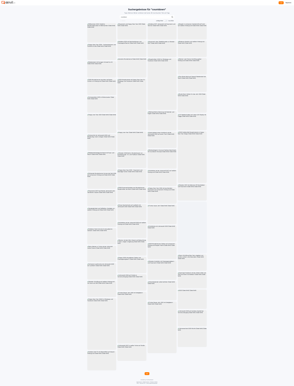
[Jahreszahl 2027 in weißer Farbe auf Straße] (132, 353)
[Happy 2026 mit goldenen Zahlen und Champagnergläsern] (132, 265)
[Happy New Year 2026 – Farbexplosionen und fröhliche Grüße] (101, 52)
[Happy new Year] (132, 141)
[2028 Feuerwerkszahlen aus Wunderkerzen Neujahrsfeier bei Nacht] (132, 195)
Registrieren (288, 2)
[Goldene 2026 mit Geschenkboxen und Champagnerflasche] (132, 49)
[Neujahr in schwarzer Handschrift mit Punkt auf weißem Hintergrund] (192, 31)
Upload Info (142, 383)
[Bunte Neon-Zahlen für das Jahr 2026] (192, 103)
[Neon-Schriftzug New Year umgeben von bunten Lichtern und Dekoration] (192, 263)
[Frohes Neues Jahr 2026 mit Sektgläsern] (132, 317)
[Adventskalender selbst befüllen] (162, 290)
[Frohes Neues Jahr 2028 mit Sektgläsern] (192, 227)
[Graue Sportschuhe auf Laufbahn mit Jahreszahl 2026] (132, 212)
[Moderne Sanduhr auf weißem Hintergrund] (192, 49)
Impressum (139, 382)
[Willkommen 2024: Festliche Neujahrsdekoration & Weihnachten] (101, 33)
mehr (147, 373)
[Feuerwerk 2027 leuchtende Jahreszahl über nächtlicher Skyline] (101, 198)
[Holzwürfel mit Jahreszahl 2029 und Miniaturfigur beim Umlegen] (101, 142)
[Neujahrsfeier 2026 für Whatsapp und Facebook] (162, 84)
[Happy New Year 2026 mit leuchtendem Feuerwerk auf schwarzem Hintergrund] (162, 195)
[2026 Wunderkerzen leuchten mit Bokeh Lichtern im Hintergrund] (101, 87)
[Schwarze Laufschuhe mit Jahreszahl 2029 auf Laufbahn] (101, 271)
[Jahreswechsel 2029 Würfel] (192, 337)
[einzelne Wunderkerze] (132, 68)
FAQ (138, 383)
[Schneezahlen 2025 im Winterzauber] (101, 104)
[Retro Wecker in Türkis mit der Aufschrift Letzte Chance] (101, 254)
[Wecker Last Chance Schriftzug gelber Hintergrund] (192, 66)
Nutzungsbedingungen (152, 383)
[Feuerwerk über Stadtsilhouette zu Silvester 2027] (162, 49)
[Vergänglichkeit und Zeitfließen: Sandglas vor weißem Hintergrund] (101, 217)
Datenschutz (146, 382)
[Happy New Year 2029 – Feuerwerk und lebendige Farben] (132, 177)
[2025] (192, 299)
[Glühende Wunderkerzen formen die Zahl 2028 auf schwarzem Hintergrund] (101, 181)
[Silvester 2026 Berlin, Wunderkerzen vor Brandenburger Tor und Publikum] (132, 160)
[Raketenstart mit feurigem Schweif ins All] (101, 69)
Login (281, 2)
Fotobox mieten (153, 382)
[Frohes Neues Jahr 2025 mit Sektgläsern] (162, 327)
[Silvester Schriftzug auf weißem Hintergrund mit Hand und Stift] (101, 289)
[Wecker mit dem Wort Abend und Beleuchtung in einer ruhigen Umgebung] (132, 247)
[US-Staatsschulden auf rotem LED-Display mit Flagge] (192, 122)
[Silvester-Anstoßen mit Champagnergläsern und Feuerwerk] (162, 270)
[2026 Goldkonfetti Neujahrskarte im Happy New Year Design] (192, 157)
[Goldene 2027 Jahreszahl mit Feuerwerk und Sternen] (162, 31)
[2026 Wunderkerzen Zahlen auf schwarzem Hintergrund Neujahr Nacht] (162, 251)
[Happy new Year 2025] (101, 123)
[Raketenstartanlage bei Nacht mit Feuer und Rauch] (101, 161)
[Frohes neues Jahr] (162, 214)
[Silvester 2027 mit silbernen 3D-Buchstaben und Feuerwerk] (192, 192)
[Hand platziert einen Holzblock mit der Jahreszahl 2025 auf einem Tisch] (162, 140)
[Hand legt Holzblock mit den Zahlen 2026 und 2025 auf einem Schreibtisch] (192, 280)
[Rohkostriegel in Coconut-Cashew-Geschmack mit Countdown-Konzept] (162, 159)
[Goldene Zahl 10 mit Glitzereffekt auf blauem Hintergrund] (101, 360)
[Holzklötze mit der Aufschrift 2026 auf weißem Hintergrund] (132, 230)
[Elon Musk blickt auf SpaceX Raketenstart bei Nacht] (192, 84)
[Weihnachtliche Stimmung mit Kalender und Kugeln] (162, 120)
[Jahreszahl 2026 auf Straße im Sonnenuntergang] (132, 282)
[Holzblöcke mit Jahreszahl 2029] (162, 233)
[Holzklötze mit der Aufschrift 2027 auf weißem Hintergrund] (162, 178)
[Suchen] (172, 17)
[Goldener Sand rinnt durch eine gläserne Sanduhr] (101, 236)
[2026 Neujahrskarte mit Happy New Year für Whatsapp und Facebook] (132, 104)
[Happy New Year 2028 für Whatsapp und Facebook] (101, 324)
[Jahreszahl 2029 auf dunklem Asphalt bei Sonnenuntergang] (192, 318)
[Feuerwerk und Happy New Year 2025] (132, 31)
